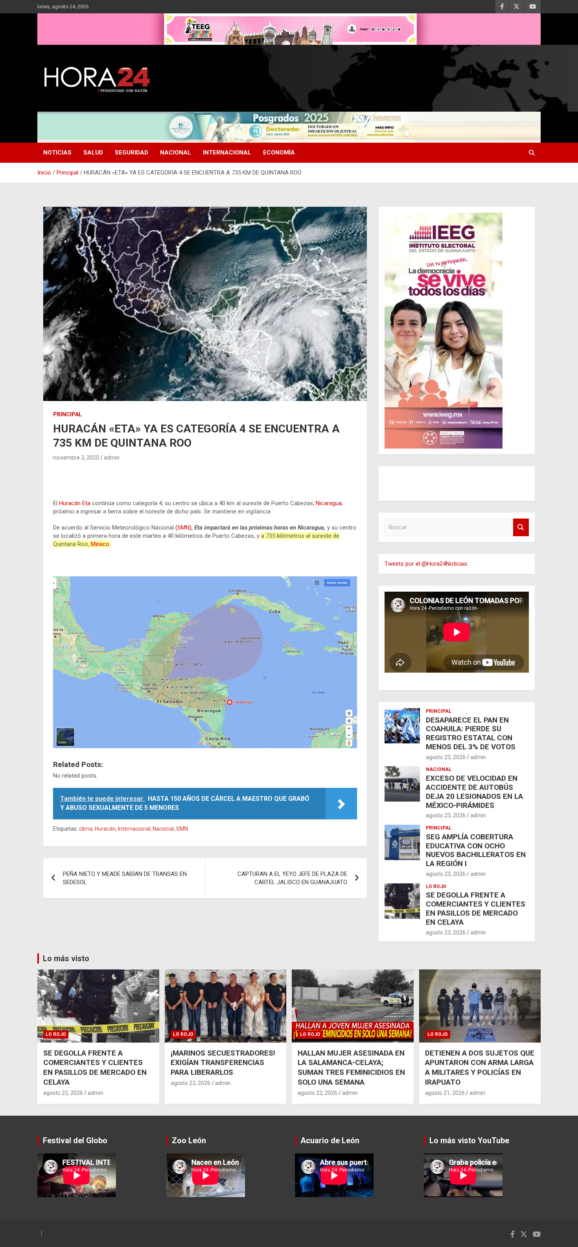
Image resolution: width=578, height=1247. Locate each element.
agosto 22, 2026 (317, 1093)
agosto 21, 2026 (445, 1093)
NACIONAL (175, 152)
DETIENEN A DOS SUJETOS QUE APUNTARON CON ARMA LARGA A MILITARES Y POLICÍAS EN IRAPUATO (479, 1067)
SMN (182, 829)
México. (100, 544)
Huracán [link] (70, 503)
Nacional (163, 829)
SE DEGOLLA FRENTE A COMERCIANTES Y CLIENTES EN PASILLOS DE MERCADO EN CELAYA (475, 908)
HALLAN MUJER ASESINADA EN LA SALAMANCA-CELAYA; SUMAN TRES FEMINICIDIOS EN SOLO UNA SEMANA (351, 1067)
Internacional (134, 829)
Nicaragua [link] (329, 503)
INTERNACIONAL (227, 152)
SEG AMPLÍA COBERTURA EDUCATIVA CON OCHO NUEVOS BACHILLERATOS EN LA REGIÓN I (476, 850)
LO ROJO (436, 886)
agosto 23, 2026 (446, 757)
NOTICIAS (57, 152)
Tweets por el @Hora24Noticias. (426, 563)
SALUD (93, 152)
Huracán (105, 829)
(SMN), (184, 527)
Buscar (521, 527)
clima (85, 829)
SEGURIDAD (131, 152)
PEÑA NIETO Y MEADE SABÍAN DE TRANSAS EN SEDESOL (125, 878)
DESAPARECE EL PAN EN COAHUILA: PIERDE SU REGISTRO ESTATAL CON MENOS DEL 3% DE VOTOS (470, 733)
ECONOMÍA (279, 152)
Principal (67, 414)
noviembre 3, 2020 (76, 457)
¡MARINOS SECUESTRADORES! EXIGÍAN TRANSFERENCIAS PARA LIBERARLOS (223, 1062)
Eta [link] (86, 503)
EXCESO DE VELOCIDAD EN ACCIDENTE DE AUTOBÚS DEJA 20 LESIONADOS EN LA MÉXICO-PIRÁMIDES (474, 791)
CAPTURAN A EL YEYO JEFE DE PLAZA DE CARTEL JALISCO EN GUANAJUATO (292, 878)
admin (112, 457)
